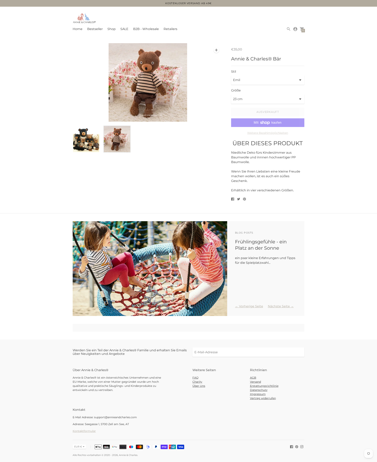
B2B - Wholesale (146, 29)
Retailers (170, 29)
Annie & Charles (128, 455)
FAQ (195, 377)
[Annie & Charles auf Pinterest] (296, 446)
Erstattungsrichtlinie (264, 386)
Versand (255, 381)
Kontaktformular (84, 431)
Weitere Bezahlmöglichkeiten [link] (267, 133)
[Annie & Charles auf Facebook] (291, 446)
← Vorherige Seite (249, 306)
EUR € (78, 446)
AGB (253, 377)
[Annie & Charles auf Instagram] (301, 446)
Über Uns (198, 386)
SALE (124, 29)
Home (77, 29)
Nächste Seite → (281, 306)
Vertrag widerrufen (263, 398)
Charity (197, 381)
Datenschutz (258, 390)
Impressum (258, 394)
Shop (111, 29)
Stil (233, 71)
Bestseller (95, 29)
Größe (236, 90)
